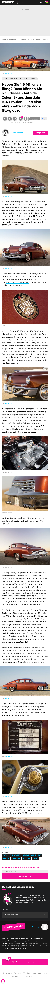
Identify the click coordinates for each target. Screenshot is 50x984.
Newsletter (7, 973)
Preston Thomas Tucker (17, 282)
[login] (3, 981)
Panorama (13, 39)
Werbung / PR (19, 973)
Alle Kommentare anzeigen (25, 962)
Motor (6, 858)
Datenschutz (17, 976)
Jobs (28, 973)
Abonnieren (25, 876)
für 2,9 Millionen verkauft (30, 813)
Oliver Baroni (17, 132)
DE (36, 2)
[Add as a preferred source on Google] (34, 119)
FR (41, 2)
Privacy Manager (31, 976)
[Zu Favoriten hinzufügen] (25, 119)
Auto (4, 39)
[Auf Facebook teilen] (5, 119)
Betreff (5, 909)
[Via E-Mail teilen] (15, 119)
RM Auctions (9, 73)
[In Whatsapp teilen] (10, 119)
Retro (35, 858)
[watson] (8, 2)
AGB (45, 973)
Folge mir (40, 132)
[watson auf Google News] (44, 119)
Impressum (36, 973)
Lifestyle (16, 858)
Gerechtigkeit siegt (32, 855)
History (26, 858)
